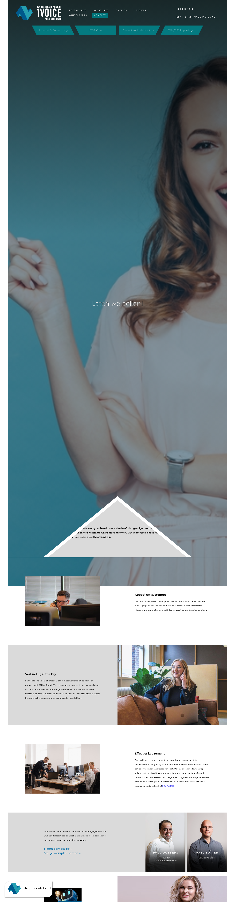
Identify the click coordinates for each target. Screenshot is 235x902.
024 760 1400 (185, 8)
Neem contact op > (58, 849)
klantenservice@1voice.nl (195, 16)
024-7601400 (168, 786)
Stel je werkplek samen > (62, 853)
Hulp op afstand (36, 888)
